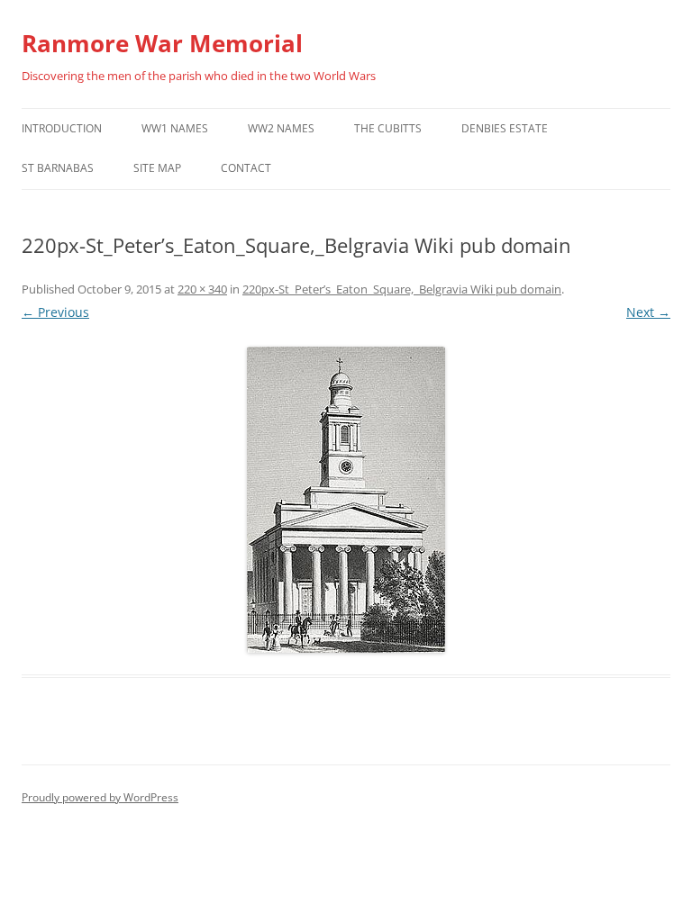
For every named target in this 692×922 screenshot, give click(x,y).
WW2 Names (281, 128)
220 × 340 (202, 289)
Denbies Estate (504, 128)
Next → (648, 312)
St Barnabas (58, 168)
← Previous (55, 312)
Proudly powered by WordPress (100, 797)
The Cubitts (388, 128)
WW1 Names (174, 128)
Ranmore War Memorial (162, 43)
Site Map (157, 168)
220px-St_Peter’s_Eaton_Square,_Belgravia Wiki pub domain (401, 289)
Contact (246, 168)
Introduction (62, 128)
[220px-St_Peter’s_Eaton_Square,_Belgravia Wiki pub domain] (346, 500)
